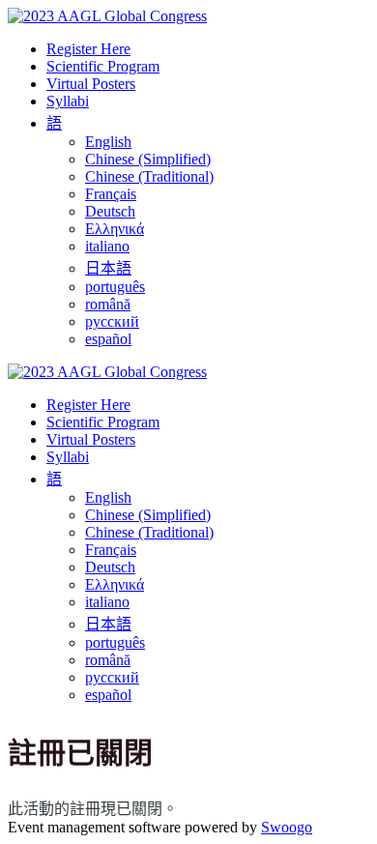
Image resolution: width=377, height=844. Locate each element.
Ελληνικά (114, 228)
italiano (107, 246)
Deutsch (110, 211)
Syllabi (67, 101)
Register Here (88, 49)
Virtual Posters (90, 83)
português (115, 286)
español (108, 339)
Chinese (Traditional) (149, 176)
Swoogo (286, 827)
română (107, 304)
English (108, 141)
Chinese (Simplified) (148, 159)
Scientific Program (103, 66)
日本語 (108, 268)
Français (110, 194)
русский (112, 321)
